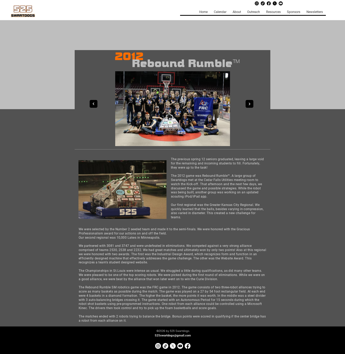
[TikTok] (263, 3)
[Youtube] (281, 3)
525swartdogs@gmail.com (173, 335)
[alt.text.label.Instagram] (158, 346)
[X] (275, 3)
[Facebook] (269, 3)
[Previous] (93, 104)
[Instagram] (257, 3)
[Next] (249, 104)
